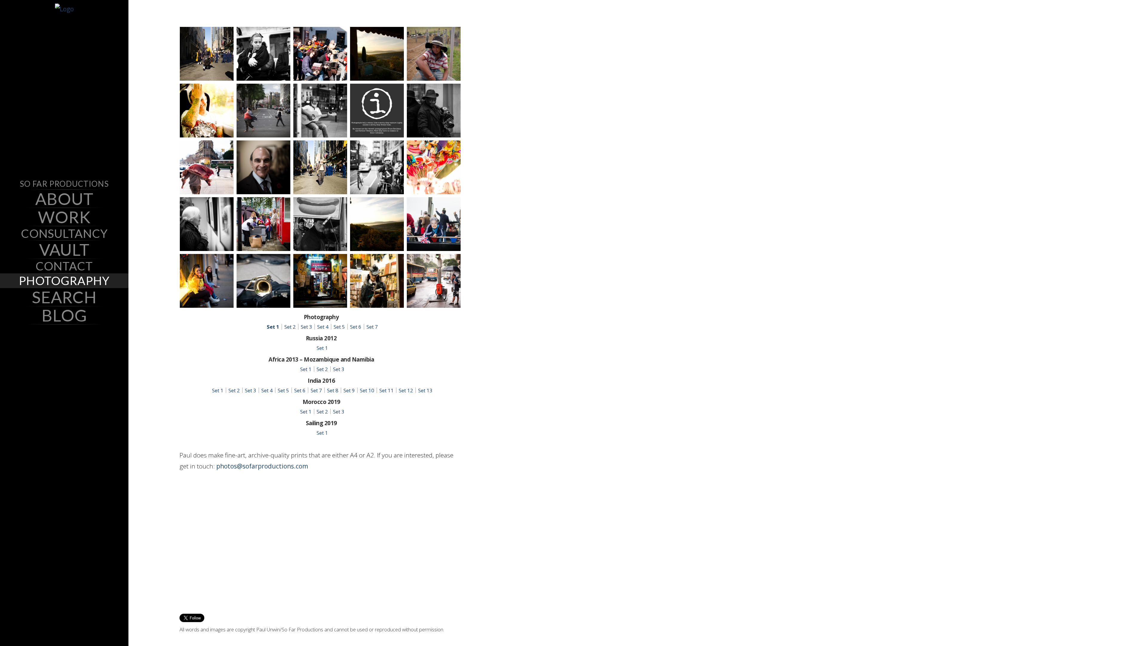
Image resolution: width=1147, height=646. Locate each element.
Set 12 (406, 390)
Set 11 (386, 390)
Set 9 (349, 390)
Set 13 (425, 390)
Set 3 (306, 326)
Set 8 (332, 390)
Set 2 (290, 326)
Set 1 (273, 326)
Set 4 (323, 326)
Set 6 (355, 326)
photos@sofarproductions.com (262, 466)
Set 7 (372, 326)
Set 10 (367, 390)
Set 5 (339, 326)
